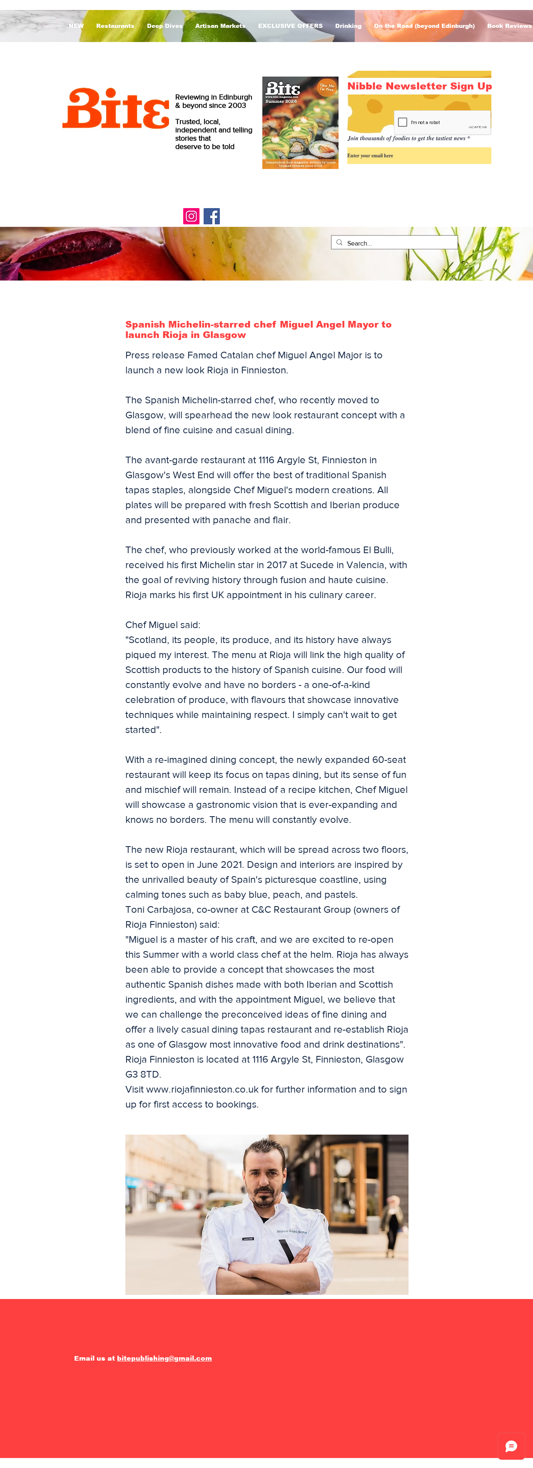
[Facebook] (212, 216)
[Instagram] (191, 216)
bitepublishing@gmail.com (164, 1358)
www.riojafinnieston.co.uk (202, 1089)
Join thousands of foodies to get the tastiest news (407, 138)
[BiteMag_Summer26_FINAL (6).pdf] (300, 123)
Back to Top (14, 1432)
